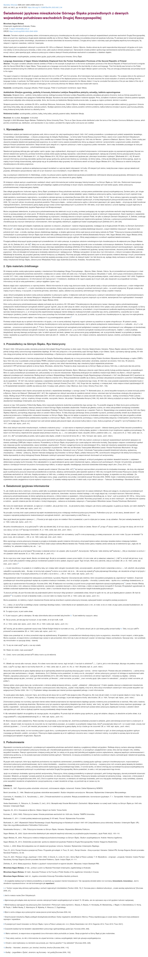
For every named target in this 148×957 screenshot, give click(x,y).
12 (11, 595)
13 (71, 615)
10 (18, 563)
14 (121, 628)
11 (124, 583)
